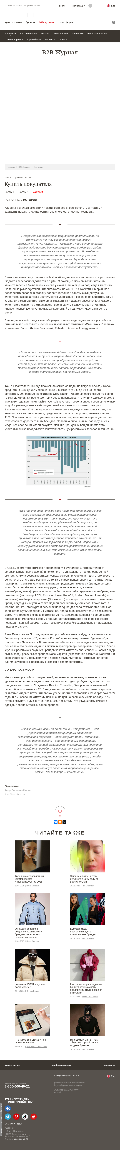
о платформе (66, 22)
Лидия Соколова (23, 177)
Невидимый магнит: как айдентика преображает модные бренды (84, 1042)
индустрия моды (28, 33)
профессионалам (61, 1065)
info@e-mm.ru (16, 1124)
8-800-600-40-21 (17, 1086)
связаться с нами (30, 15)
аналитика (10, 33)
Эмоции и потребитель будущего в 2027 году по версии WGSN (84, 879)
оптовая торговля (14, 39)
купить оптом (13, 22)
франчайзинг (34, 39)
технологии (77, 33)
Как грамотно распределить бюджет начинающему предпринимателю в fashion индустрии (86, 988)
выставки (50, 39)
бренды (30, 22)
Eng (113, 5)
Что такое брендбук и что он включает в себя (31, 1041)
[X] (64, 822)
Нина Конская (32, 886)
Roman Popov (33, 991)
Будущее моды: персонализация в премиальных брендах (83, 931)
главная (11, 167)
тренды (45, 33)
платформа (109, 1065)
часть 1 (9, 192)
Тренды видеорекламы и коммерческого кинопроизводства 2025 (29, 879)
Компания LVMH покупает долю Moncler (30, 985)
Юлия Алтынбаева (90, 997)
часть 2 (23, 192)
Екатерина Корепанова (37, 1047)
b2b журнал (46, 22)
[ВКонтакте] (56, 822)
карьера (63, 39)
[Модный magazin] (13, 15)
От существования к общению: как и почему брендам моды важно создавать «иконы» (28, 932)
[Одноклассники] (60, 822)
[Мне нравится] (60, 809)
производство (60, 33)
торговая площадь (97, 33)
